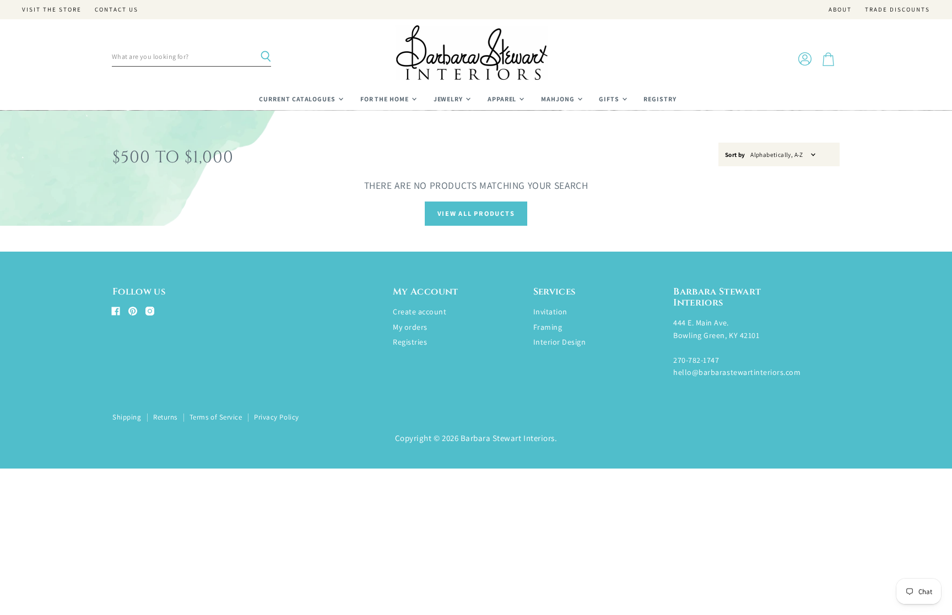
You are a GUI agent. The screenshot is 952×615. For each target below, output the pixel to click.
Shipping (126, 417)
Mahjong (558, 99)
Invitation (550, 312)
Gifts (610, 99)
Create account (419, 312)
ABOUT (840, 9)
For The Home (385, 99)
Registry (660, 99)
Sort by (735, 155)
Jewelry (449, 99)
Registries (410, 342)
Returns (165, 417)
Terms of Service (216, 417)
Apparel (503, 99)
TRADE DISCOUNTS (897, 9)
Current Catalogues (298, 99)
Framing (547, 327)
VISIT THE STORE (52, 9)
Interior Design (559, 342)
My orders (410, 327)
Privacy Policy (276, 417)
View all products (476, 213)
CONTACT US (116, 9)
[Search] (265, 57)
